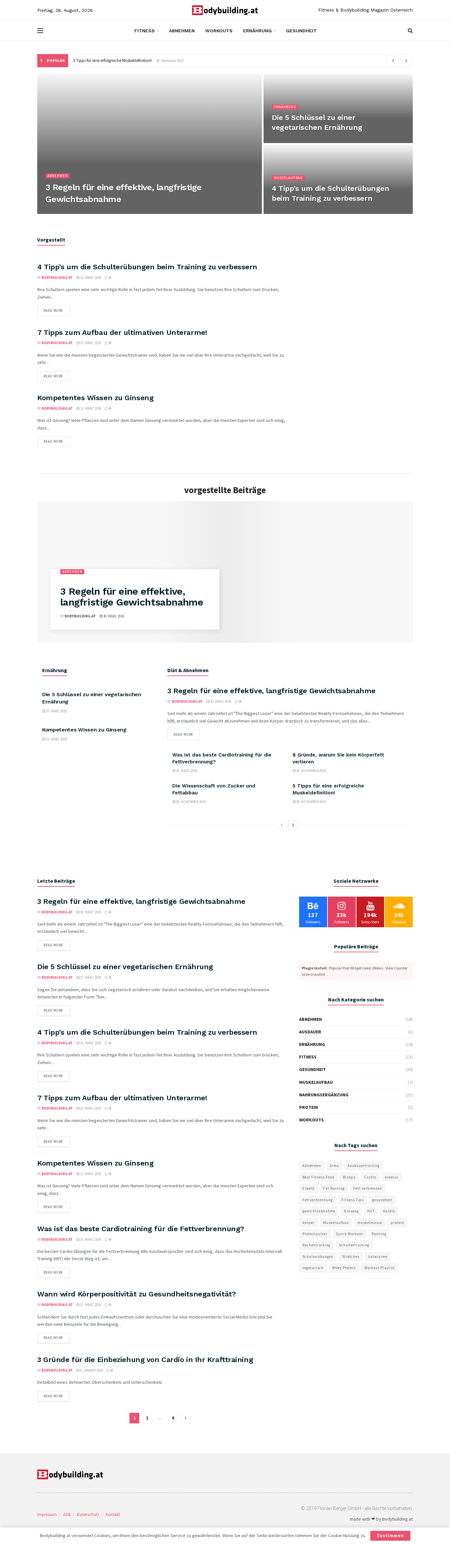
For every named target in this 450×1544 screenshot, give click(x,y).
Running (379, 1234)
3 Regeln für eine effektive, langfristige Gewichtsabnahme (131, 596)
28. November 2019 (310, 770)
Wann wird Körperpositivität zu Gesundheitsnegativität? (136, 1294)
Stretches (350, 1256)
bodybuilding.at (65, 212)
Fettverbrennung (317, 1200)
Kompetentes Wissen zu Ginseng (95, 398)
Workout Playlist (379, 1267)
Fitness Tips (352, 1200)
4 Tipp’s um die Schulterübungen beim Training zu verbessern (147, 267)
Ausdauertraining (364, 1165)
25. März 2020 (285, 212)
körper (308, 1222)
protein (397, 1222)
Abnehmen (182, 30)
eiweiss (391, 1177)
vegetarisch (312, 1267)
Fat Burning (334, 1188)
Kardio (389, 1211)
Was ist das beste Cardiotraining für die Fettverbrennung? (140, 1229)
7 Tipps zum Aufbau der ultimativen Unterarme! (122, 332)
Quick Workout (349, 1234)
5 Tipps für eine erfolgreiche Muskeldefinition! (112, 60)
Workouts (219, 30)
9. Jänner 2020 (91, 1370)
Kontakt (113, 1514)
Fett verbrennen (367, 1188)
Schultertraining (354, 1245)
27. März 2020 (285, 141)
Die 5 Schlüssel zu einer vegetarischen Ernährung (125, 967)
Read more (53, 310)
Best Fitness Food (318, 1177)
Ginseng (351, 1211)
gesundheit (382, 1200)
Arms (334, 1165)
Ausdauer (310, 1032)
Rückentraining (316, 1245)
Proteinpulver (314, 1234)
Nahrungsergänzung (324, 1095)
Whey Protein (344, 1267)
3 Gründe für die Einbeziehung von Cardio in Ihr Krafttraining (145, 1359)
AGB (66, 1514)
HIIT (371, 1211)
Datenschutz (88, 1514)
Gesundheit (301, 30)
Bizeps (349, 1177)
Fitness (144, 30)
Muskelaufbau (288, 177)
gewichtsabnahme (318, 1211)
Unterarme (377, 1256)
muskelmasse (369, 1222)
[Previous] (282, 824)
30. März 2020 (98, 212)
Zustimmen (390, 1535)
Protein (308, 1107)
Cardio (370, 1177)
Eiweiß (308, 1188)
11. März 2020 (90, 1304)
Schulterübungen (317, 1256)
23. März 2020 (90, 343)
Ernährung (257, 30)
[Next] (293, 824)
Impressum (47, 1514)
